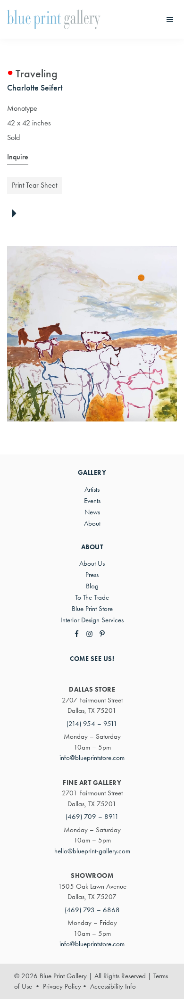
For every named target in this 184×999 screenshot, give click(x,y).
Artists (92, 489)
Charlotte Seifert (34, 87)
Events (92, 500)
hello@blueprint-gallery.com (92, 851)
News (92, 512)
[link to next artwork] (17, 214)
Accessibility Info (113, 986)
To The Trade (92, 597)
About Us (92, 563)
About (92, 523)
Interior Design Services (92, 620)
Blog (92, 586)
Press (92, 574)
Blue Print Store (92, 608)
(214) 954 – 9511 (92, 723)
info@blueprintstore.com (92, 757)
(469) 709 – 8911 (92, 816)
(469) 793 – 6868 (92, 910)
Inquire (17, 157)
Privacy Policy (62, 986)
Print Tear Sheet (34, 185)
